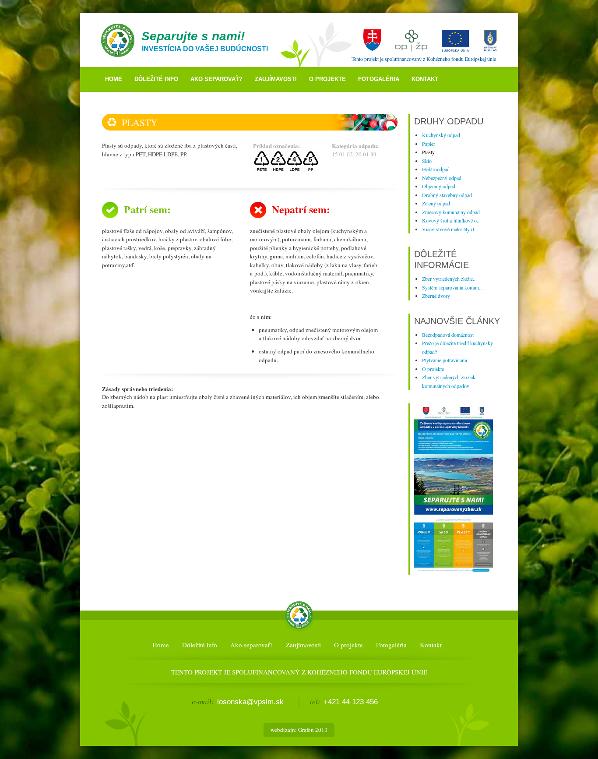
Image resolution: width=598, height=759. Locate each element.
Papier (428, 143)
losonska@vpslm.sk (250, 702)
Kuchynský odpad (441, 134)
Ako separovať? (216, 79)
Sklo (427, 160)
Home (113, 79)
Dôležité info (156, 79)
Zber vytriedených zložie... (449, 278)
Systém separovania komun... (452, 287)
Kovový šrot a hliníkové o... (451, 220)
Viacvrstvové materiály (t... (450, 229)
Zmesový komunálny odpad (451, 211)
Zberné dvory (436, 295)
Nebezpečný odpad (441, 177)
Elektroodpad (436, 169)
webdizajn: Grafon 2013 (299, 730)
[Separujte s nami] (453, 512)
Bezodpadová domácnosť (448, 334)
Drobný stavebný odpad (447, 194)
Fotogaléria (378, 79)
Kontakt (425, 79)
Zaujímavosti (276, 79)
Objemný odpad (438, 186)
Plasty (428, 151)
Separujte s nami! (193, 36)
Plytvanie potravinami (444, 360)
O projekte (327, 79)
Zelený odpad (436, 203)
